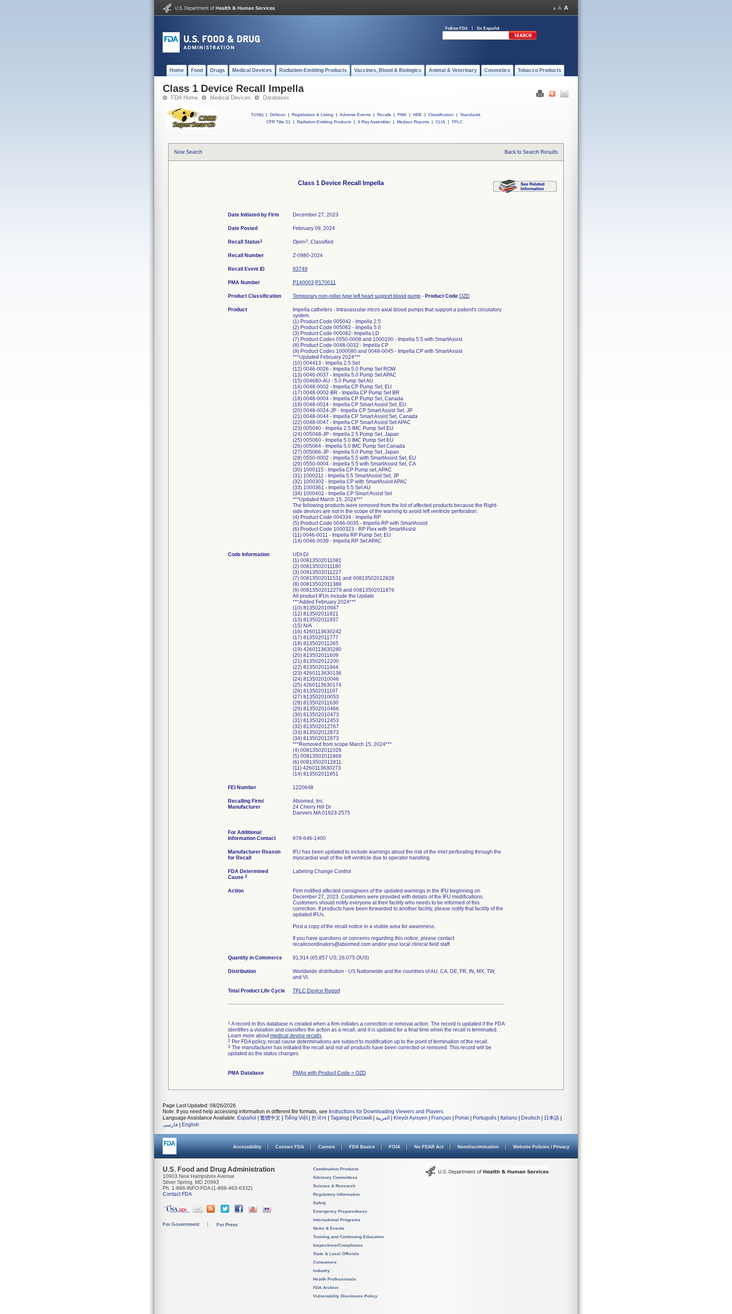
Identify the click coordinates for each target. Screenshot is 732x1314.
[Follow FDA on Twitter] (226, 1211)
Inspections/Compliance (338, 1245)
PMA (402, 114)
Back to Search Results (531, 152)
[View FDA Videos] (254, 1211)
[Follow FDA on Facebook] (240, 1211)
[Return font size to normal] (559, 8)
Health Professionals (334, 1279)
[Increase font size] (566, 8)
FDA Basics (362, 1146)
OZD (464, 296)
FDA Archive (326, 1287)
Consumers (325, 1262)
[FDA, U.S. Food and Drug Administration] (211, 51)
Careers (326, 1146)
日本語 (551, 1118)
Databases (276, 97)
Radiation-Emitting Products (324, 121)
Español (246, 1118)
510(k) (257, 114)
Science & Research (334, 1186)
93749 (300, 269)
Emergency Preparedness (340, 1211)
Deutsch (530, 1118)
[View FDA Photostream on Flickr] (268, 1211)
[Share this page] (552, 96)
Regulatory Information (336, 1194)
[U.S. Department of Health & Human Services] (487, 1174)
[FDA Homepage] (170, 1150)
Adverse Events (355, 114)
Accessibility (247, 1146)
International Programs (336, 1219)
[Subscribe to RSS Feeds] (212, 1211)
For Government (181, 1224)
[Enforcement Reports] (525, 191)
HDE (417, 114)
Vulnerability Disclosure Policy (345, 1296)
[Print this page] (540, 96)
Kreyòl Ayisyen (410, 1118)
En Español (488, 28)
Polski (462, 1118)
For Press (227, 1224)
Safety (319, 1202)
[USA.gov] (176, 1211)
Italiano (508, 1118)
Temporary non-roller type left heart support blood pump (357, 296)
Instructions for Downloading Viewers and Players (386, 1111)
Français (441, 1118)
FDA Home (184, 97)
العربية (383, 1118)
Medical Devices (230, 97)
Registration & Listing (312, 114)
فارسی (170, 1125)
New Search (188, 152)
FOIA (394, 1146)
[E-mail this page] (564, 96)
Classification (441, 114)
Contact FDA (289, 1146)
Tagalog (339, 1118)
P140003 (303, 283)
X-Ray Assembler (374, 121)
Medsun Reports (413, 121)
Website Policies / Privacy (541, 1146)
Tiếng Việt (296, 1118)
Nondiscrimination (478, 1146)
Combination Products (336, 1169)
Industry (321, 1270)
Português (484, 1118)
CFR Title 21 (278, 121)
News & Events (328, 1228)
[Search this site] (523, 38)
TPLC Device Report (316, 991)
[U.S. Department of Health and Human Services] (219, 11)
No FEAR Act (429, 1146)
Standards (470, 114)
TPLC (457, 121)
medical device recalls (296, 1036)
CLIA (440, 121)
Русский (362, 1118)
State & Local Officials (336, 1253)
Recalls (384, 114)
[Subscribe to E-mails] (198, 1211)
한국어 (319, 1118)
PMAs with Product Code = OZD (329, 1073)
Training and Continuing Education (348, 1236)
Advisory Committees (335, 1177)
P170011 (325, 283)
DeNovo (278, 114)
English (190, 1125)
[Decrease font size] (554, 8)
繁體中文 (270, 1118)
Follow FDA (456, 28)
